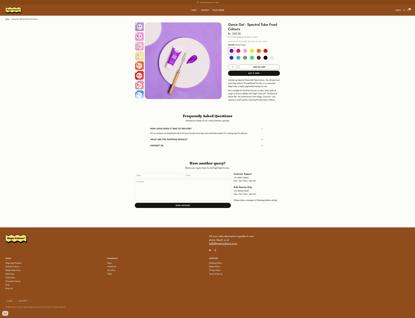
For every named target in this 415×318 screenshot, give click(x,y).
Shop (194, 10)
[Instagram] (216, 250)
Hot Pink (238, 50)
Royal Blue (231, 57)
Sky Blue (238, 57)
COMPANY (112, 258)
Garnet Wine (272, 50)
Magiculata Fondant (13, 263)
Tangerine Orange (258, 50)
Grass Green (251, 57)
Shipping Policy (215, 263)
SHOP (8, 258)
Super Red (265, 50)
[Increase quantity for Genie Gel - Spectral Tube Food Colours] (235, 67)
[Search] (404, 10)
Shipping (240, 37)
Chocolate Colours (12, 281)
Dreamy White (272, 57)
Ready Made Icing (12, 270)
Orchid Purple (231, 50)
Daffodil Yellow (251, 50)
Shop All (8, 288)
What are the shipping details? (169, 139)
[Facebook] (211, 250)
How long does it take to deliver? (171, 128)
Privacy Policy (214, 270)
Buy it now (253, 73)
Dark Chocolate (258, 57)
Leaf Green (245, 57)
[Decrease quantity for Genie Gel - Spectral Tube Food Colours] (229, 67)
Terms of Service (216, 273)
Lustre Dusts (10, 277)
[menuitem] (195, 10)
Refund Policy (214, 266)
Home (7, 19)
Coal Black (265, 57)
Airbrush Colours (12, 266)
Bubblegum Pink (245, 50)
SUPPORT (213, 258)
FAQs (109, 273)
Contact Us (156, 145)
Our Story (111, 270)
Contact (205, 10)
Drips (7, 284)
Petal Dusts (9, 273)
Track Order (218, 10)
